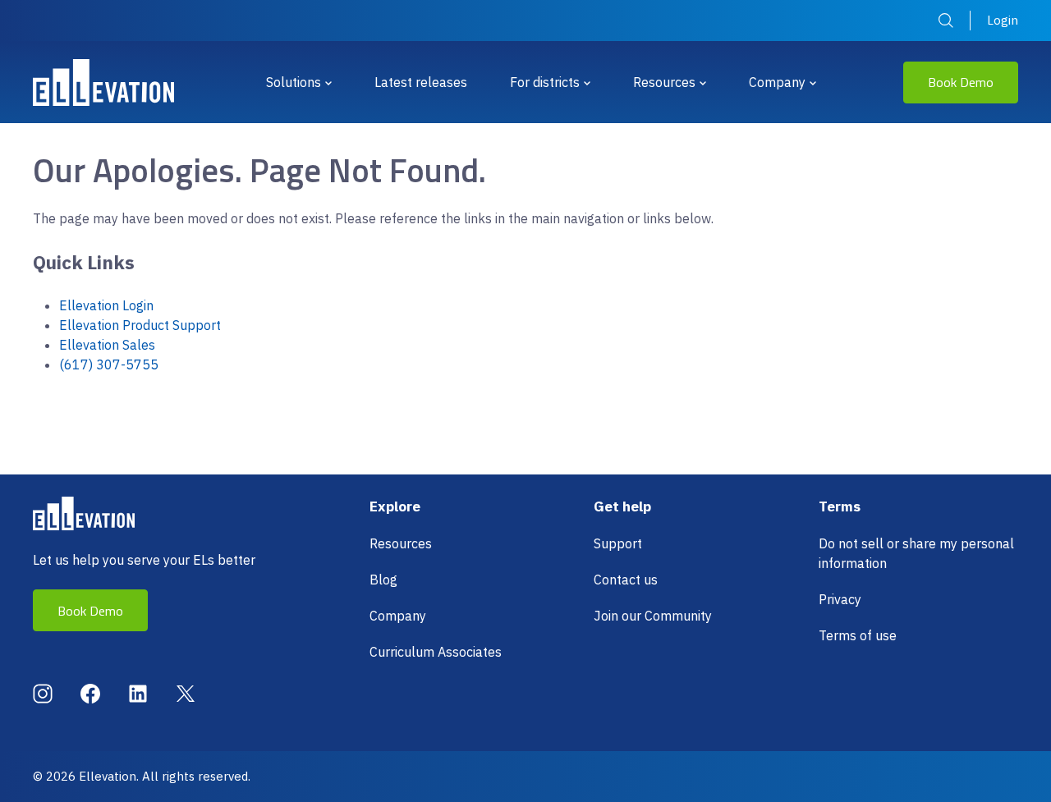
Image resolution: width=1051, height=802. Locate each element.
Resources (664, 82)
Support (618, 543)
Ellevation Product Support (140, 325)
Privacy (840, 599)
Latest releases (420, 82)
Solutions (293, 82)
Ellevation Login (106, 305)
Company (777, 82)
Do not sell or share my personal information (916, 553)
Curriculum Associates (435, 652)
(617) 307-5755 (108, 364)
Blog (383, 579)
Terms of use (858, 635)
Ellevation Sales (107, 345)
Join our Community (653, 615)
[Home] (103, 82)
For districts (545, 82)
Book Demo (961, 82)
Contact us (626, 579)
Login (1002, 20)
